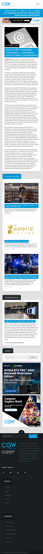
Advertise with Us (11, 534)
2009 (30, 11)
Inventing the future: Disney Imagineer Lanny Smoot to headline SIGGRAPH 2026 (21, 205)
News (22, 11)
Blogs (7, 502)
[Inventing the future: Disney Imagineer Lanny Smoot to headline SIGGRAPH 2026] (21, 193)
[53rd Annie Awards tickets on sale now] (21, 229)
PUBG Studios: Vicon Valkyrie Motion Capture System (20, 321)
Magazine (8, 495)
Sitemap (8, 538)
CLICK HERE (8, 342)
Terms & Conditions (11, 530)
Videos (7, 499)
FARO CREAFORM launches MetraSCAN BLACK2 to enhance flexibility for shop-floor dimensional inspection (22, 276)
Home (7, 487)
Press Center (11, 11)
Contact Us (9, 541)
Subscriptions (9, 522)
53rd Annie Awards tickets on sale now (17, 241)
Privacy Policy (10, 526)
